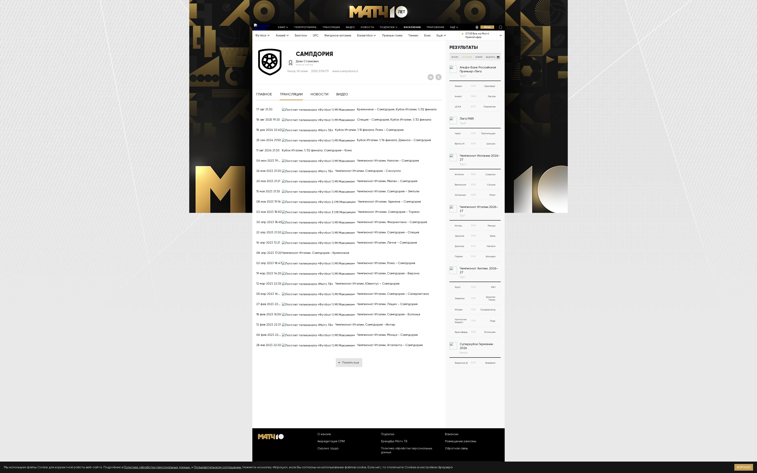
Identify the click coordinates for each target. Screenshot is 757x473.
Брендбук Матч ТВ (394, 441)
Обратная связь (456, 448)
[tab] (264, 94)
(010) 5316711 (320, 71)
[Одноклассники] (438, 77)
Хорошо (744, 467)
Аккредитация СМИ (331, 441)
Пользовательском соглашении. (218, 467)
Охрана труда (327, 448)
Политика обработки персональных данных (406, 450)
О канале (324, 434)
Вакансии (451, 434)
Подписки (387, 434)
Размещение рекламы (460, 441)
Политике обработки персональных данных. (157, 467)
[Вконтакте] (431, 77)
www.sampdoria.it (345, 71)
